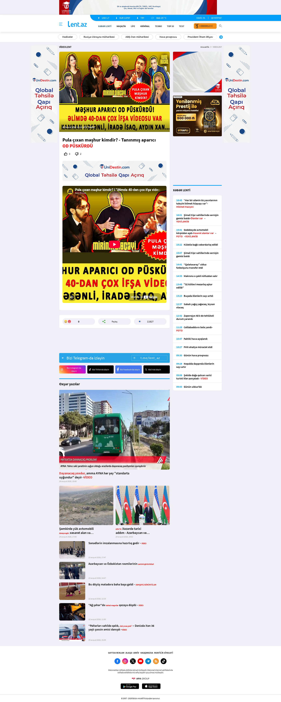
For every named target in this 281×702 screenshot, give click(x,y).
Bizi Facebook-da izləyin (130, 369)
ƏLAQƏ (128, 652)
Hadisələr (67, 37)
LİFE (133, 26)
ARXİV (136, 652)
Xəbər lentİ (104, 26)
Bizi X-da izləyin (154, 369)
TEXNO (158, 26)
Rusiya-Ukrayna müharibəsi (99, 37)
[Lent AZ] (77, 24)
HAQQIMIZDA (146, 652)
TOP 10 (170, 26)
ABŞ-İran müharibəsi (137, 37)
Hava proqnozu (168, 37)
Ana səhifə (205, 47)
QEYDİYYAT (216, 17)
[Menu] (60, 24)
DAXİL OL (200, 17)
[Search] (220, 25)
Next (221, 37)
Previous (60, 37)
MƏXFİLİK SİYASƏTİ (163, 652)
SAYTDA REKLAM (116, 652)
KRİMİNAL (145, 26)
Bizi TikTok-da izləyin (100, 369)
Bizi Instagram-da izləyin (74, 369)
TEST (181, 26)
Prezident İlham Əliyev (200, 37)
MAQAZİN (121, 26)
